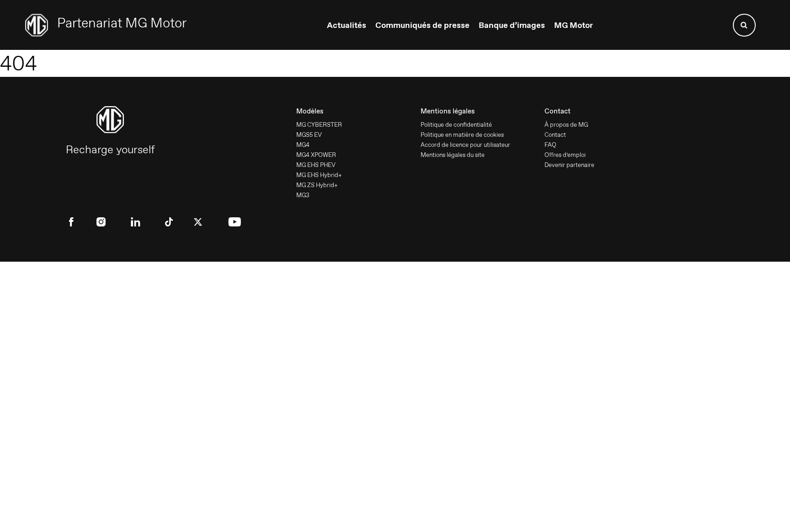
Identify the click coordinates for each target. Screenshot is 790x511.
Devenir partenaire (569, 165)
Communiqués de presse (422, 25)
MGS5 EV (309, 135)
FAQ (550, 145)
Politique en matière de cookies (462, 135)
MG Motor (573, 25)
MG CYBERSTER (319, 125)
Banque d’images (512, 25)
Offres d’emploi (565, 155)
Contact (555, 135)
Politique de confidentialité (456, 125)
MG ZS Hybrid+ (317, 185)
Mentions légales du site (453, 155)
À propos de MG (566, 125)
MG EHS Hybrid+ (319, 175)
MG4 (303, 145)
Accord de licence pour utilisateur (465, 145)
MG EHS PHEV (316, 165)
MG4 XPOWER (316, 155)
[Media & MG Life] (106, 25)
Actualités (346, 25)
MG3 (302, 195)
